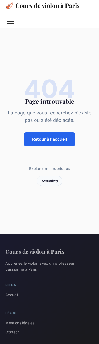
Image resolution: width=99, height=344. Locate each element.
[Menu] (10, 23)
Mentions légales (19, 323)
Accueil (11, 295)
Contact (12, 332)
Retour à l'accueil (49, 139)
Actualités (49, 181)
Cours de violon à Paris (42, 5)
